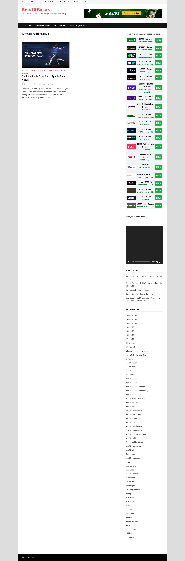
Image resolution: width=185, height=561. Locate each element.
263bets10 (130, 327)
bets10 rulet (130, 450)
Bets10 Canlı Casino (51, 2)
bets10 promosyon (133, 446)
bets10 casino (49, 70)
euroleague (130, 485)
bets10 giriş (130, 422)
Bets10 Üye (130, 454)
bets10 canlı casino (35, 70)
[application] (144, 245)
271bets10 (130, 339)
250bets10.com (132, 323)
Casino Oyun (131, 481)
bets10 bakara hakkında (135, 386)
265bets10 (130, 335)
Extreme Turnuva (132, 501)
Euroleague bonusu (133, 489)
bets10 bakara (32, 84)
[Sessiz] (157, 262)
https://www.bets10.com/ (136, 216)
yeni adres (130, 537)
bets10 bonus (131, 406)
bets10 (24, 70)
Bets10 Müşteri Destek (80, 2)
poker (128, 525)
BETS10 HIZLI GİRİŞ (134, 430)
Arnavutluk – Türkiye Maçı (136, 355)
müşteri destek (132, 521)
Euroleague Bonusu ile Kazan (137, 290)
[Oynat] (128, 262)
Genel (57, 70)
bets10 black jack (132, 402)
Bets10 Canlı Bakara (134, 410)
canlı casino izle (132, 474)
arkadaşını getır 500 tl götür (137, 351)
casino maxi (130, 477)
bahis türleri (130, 367)
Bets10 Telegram (28, 558)
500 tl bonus (130, 343)
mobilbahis (130, 517)
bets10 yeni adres (133, 458)
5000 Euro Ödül (132, 347)
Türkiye (129, 533)
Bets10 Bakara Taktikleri (135, 398)
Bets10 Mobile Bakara (134, 442)
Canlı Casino (130, 470)
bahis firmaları (131, 363)
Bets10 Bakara (37, 9)
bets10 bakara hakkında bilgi (137, 390)
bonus (128, 462)
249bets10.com (132, 319)
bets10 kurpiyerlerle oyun (136, 434)
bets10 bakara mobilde (135, 394)
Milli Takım (130, 513)
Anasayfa (39, 2)
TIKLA (158, 48)
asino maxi (130, 359)
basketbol (130, 374)
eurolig (128, 493)
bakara (128, 370)
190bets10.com (132, 315)
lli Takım (129, 509)
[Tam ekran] (160, 262)
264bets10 (130, 331)
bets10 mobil (131, 438)
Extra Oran (130, 497)
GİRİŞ (158, 40)
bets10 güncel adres (134, 426)
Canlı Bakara (131, 466)
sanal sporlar (131, 529)
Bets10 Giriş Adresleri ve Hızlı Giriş (139, 294)
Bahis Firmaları (65, 2)
